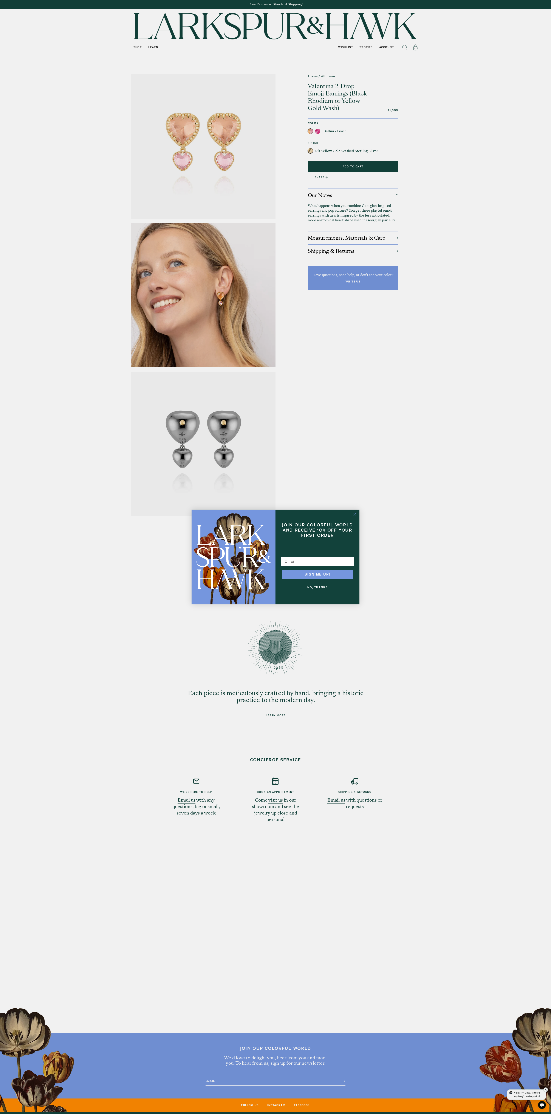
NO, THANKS (317, 587)
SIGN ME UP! (318, 574)
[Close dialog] (354, 514)
